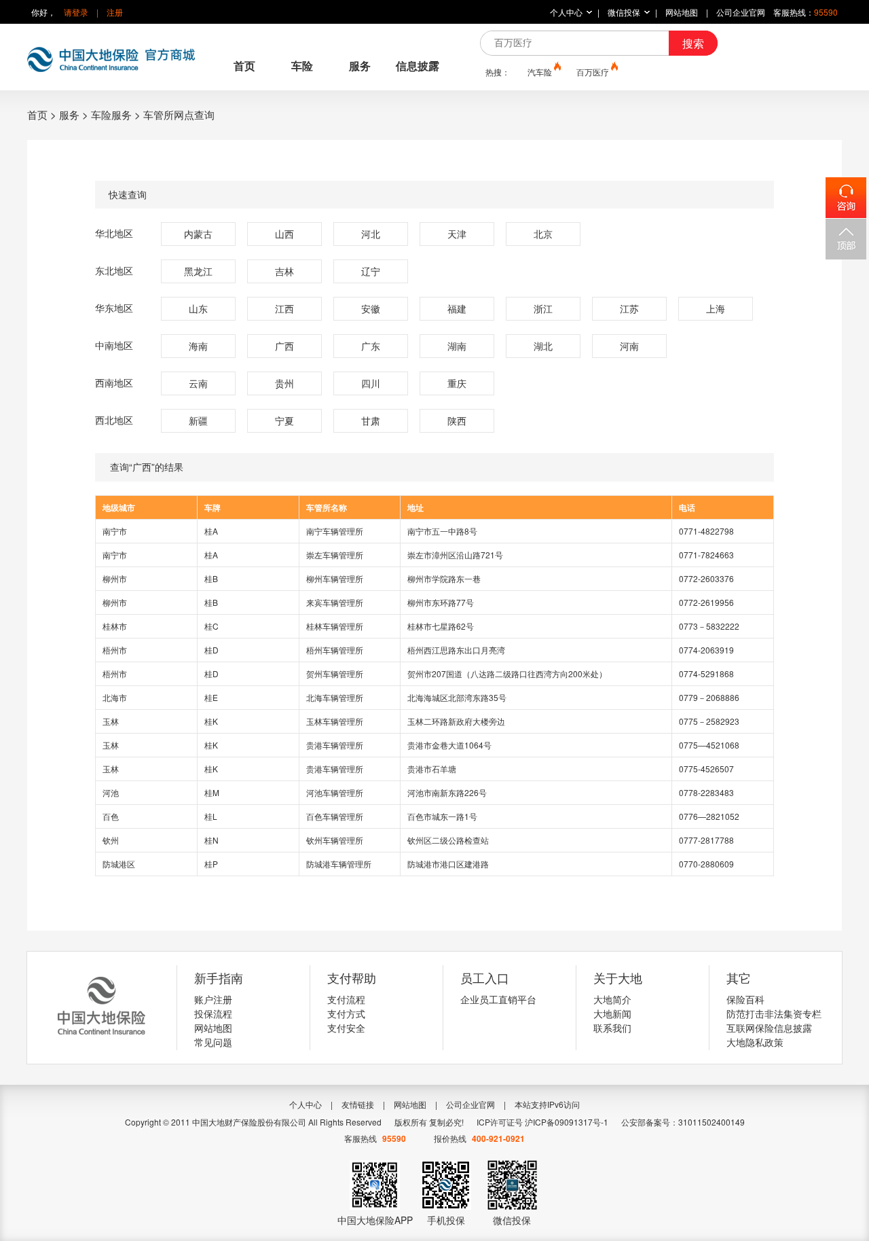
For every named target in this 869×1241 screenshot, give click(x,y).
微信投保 (624, 12)
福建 (456, 308)
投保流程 (213, 1013)
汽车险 (540, 71)
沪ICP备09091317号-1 (566, 1122)
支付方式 (346, 1013)
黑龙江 (198, 271)
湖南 (456, 346)
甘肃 (370, 420)
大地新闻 (612, 1013)
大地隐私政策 (754, 1042)
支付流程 (346, 999)
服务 (360, 65)
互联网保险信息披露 (769, 1028)
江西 (284, 308)
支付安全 (346, 1028)
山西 (284, 233)
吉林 (284, 271)
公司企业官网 (740, 12)
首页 (244, 65)
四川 (370, 383)
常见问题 (213, 1042)
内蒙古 (198, 233)
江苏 (629, 308)
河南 (629, 346)
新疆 (198, 420)
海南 (198, 346)
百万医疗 (592, 71)
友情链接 (357, 1104)
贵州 (284, 383)
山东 (198, 308)
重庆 (456, 383)
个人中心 (566, 12)
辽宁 (370, 271)
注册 (115, 12)
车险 (302, 65)
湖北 (543, 346)
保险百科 (745, 999)
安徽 (370, 308)
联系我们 (612, 1028)
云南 (198, 383)
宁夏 (284, 420)
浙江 (543, 308)
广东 (370, 346)
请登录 (76, 12)
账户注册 (213, 999)
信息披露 (417, 65)
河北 (370, 233)
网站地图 (681, 12)
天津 (456, 233)
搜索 (693, 43)
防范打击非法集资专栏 (773, 1013)
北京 (543, 233)
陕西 (456, 420)
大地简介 (612, 999)
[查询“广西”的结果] (434, 467)
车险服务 (111, 114)
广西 (284, 346)
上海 (715, 308)
